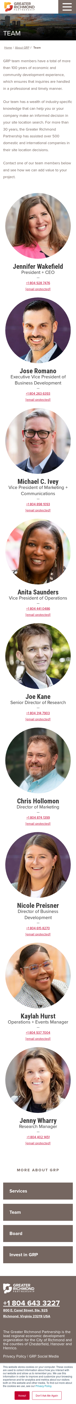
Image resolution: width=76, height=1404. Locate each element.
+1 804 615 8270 (38, 928)
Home (8, 47)
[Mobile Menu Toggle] (67, 7)
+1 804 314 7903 (38, 713)
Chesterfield (39, 1344)
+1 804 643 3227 (31, 1302)
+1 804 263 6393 (38, 393)
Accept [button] (22, 1395)
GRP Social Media (44, 1356)
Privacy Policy (43, 1386)
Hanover (57, 1344)
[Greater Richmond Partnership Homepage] (19, 7)
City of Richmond (50, 1340)
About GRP (22, 47)
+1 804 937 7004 (38, 1032)
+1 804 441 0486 (38, 608)
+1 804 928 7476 (38, 282)
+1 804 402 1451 (38, 1137)
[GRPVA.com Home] (38, 1289)
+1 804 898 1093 (38, 504)
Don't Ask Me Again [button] (47, 1395)
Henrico (9, 1348)
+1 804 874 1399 (38, 817)
